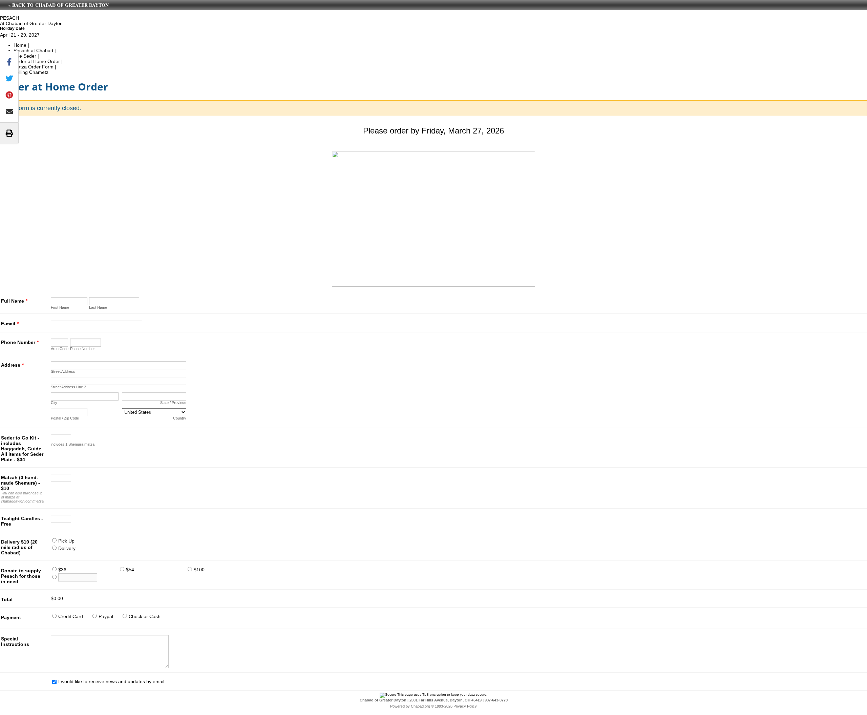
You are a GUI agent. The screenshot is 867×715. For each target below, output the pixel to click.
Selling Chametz (31, 72)
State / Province (173, 403)
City (54, 403)
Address (12, 365)
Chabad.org (420, 706)
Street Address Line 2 (68, 387)
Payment (11, 617)
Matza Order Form (34, 66)
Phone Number (20, 342)
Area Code (59, 349)
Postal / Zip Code (65, 418)
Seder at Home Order (37, 61)
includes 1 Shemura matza (72, 444)
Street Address (63, 371)
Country (179, 418)
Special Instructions (15, 641)
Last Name (98, 307)
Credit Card (70, 616)
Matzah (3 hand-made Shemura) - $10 (20, 483)
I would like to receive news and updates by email (111, 681)
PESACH (9, 18)
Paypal (106, 616)
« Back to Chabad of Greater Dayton (58, 4)
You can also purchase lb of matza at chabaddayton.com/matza (22, 497)
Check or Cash (145, 616)
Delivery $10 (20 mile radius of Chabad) (19, 547)
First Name (60, 307)
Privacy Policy (465, 706)
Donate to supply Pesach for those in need (21, 576)
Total (7, 599)
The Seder (25, 56)
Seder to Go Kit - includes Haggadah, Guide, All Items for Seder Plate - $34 (22, 448)
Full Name (14, 301)
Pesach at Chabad (33, 50)
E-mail (10, 323)
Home (20, 45)
